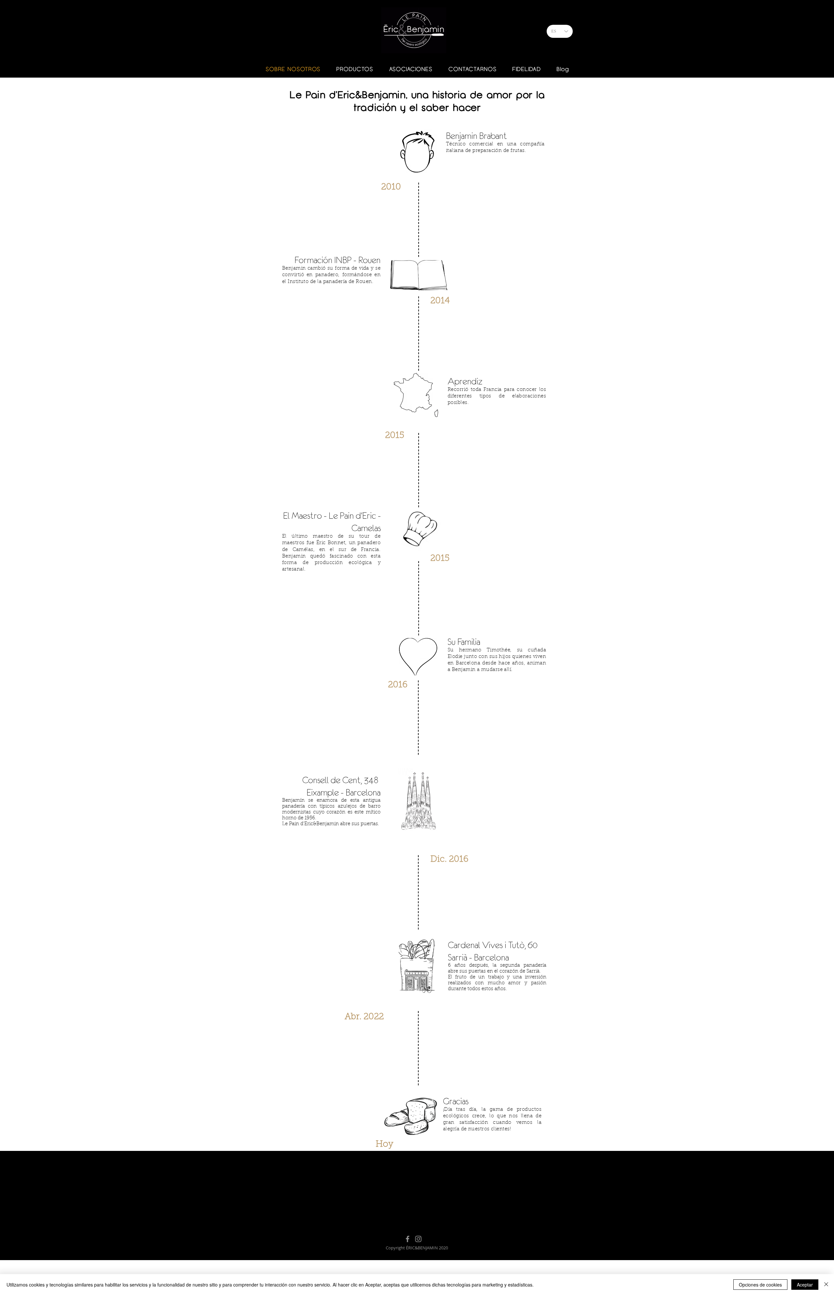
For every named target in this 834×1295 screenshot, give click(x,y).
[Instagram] (418, 1239)
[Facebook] (407, 1239)
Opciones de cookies (760, 1284)
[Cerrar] (826, 1284)
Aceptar (805, 1284)
